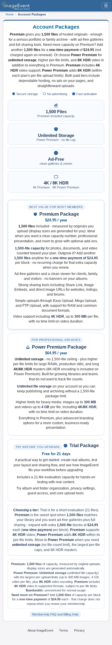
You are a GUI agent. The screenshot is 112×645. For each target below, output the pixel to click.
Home (9, 14)
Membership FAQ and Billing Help (55, 614)
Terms (63, 630)
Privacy (79, 630)
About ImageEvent (40, 630)
